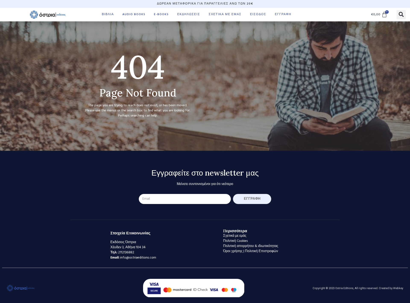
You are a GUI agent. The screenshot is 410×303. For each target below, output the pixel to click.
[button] (401, 14)
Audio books (133, 14)
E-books (161, 14)
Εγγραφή (283, 14)
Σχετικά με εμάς (225, 14)
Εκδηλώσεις (188, 14)
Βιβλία (108, 14)
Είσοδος (258, 14)
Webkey (398, 288)
